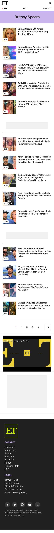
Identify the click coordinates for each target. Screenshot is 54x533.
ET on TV (9, 459)
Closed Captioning (14, 486)
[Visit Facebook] (7, 505)
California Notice (13, 489)
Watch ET (47, 9)
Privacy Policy (12, 483)
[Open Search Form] (50, 3)
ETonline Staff (12, 466)
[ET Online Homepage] (6, 3)
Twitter (8, 453)
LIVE (6, 9)
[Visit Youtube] (30, 504)
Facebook (10, 447)
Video (25, 9)
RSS (7, 469)
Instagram (10, 450)
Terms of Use (11, 480)
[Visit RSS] (37, 505)
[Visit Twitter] (14, 505)
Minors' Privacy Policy (16, 492)
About (8, 462)
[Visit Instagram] (22, 505)
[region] (27, 353)
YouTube (9, 456)
